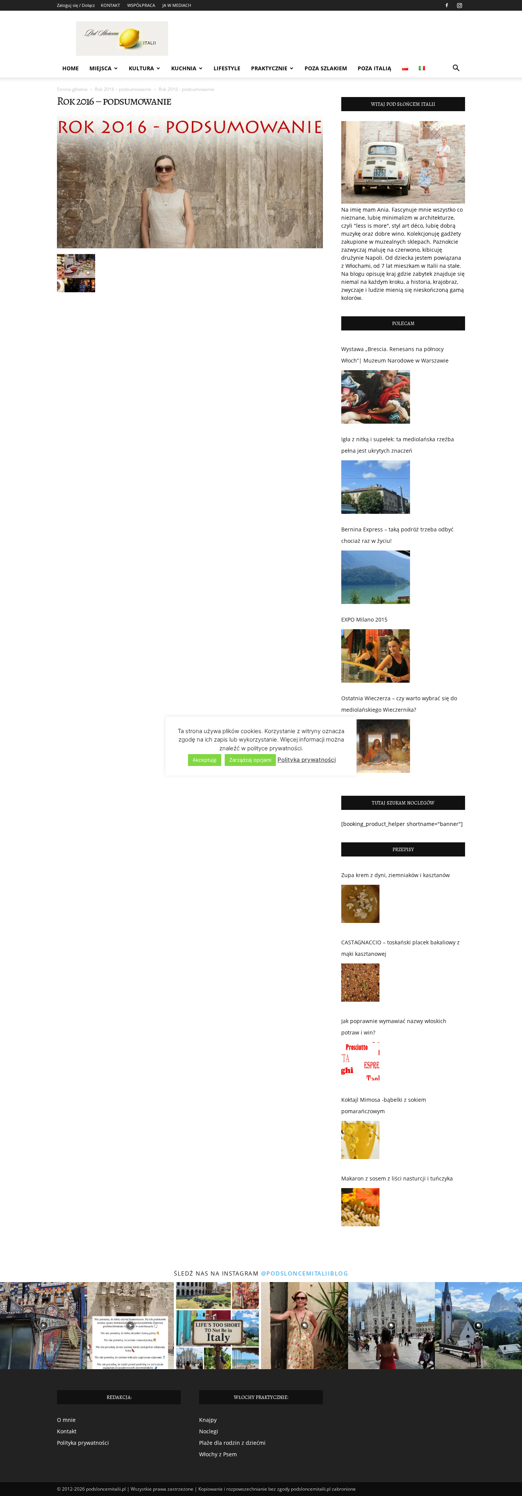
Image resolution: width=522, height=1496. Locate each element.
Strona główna (72, 89)
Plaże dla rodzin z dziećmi (232, 1442)
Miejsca (100, 68)
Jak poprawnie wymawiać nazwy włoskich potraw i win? (393, 1026)
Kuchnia (183, 68)
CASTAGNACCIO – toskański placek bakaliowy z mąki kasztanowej (400, 948)
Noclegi (208, 1431)
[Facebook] (446, 5)
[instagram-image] (43, 1325)
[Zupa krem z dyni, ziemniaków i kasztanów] (360, 906)
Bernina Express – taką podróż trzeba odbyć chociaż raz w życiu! (397, 535)
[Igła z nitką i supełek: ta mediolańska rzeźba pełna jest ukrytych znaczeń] (375, 487)
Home (70, 68)
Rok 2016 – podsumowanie (123, 89)
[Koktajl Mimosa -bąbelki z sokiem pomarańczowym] (360, 1142)
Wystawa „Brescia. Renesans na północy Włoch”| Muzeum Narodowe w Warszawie (395, 354)
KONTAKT (110, 5)
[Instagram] (459, 5)
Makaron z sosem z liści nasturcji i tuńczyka (397, 1178)
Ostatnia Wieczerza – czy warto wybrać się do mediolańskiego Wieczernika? (399, 704)
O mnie (66, 1419)
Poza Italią (374, 68)
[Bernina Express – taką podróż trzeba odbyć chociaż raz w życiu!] (375, 577)
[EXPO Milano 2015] (375, 656)
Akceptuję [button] (205, 760)
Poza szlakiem (326, 68)
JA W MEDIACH (176, 5)
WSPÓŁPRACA (141, 5)
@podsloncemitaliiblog (305, 1273)
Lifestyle (227, 68)
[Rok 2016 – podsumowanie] (190, 246)
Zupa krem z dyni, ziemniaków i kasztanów (395, 875)
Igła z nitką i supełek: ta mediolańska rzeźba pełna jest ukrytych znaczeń (397, 445)
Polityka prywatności (83, 1442)
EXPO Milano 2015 (364, 619)
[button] (456, 69)
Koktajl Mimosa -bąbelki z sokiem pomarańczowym (383, 1105)
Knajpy (208, 1419)
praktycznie (269, 68)
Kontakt (66, 1431)
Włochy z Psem (218, 1454)
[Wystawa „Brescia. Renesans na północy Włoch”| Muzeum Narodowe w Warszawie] (375, 397)
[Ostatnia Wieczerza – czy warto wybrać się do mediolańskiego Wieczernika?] (375, 746)
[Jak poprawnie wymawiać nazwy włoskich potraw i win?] (360, 1063)
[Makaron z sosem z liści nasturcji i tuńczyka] (360, 1209)
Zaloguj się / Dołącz (76, 5)
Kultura (141, 68)
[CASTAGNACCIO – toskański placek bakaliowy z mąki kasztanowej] (360, 984)
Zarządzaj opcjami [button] (250, 760)
